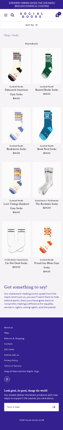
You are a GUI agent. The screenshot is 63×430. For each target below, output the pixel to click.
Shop (7, 35)
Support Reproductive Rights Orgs (21, 371)
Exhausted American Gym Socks (16, 92)
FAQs (6, 333)
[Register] (53, 407)
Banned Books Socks (46, 90)
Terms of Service (12, 366)
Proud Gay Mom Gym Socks (46, 265)
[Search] (12, 15)
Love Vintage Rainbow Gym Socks (16, 206)
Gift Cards (9, 349)
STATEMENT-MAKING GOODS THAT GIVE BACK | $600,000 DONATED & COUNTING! (32, 4)
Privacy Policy (11, 360)
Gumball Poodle (16, 87)
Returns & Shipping (14, 338)
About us (8, 327)
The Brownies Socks (47, 204)
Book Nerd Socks (46, 149)
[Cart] (57, 15)
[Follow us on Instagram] (7, 379)
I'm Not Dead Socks (16, 263)
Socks (15, 35)
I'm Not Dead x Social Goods (16, 260)
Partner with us (11, 355)
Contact (8, 344)
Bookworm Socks (16, 149)
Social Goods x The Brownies (46, 201)
